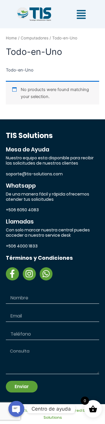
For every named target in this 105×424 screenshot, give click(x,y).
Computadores (34, 38)
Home (11, 38)
